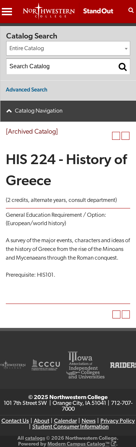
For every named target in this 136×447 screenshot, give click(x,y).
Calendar (65, 421)
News (89, 421)
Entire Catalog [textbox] (26, 49)
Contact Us (15, 421)
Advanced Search (27, 90)
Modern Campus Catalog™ (79, 444)
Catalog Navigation (38, 111)
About (41, 421)
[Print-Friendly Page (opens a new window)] (116, 136)
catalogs (35, 438)
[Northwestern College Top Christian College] (68, 15)
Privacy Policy (117, 421)
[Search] (122, 66)
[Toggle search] (131, 10)
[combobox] (68, 48)
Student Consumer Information (70, 427)
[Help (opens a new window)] (125, 136)
